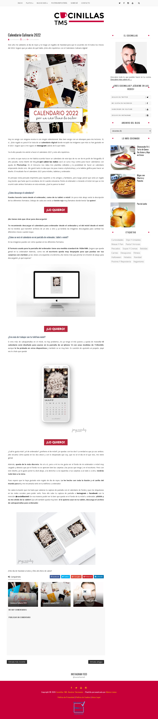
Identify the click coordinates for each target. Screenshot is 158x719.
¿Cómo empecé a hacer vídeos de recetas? (86, 601)
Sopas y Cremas (130, 248)
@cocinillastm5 (22, 496)
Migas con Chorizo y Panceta (141, 178)
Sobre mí (74, 3)
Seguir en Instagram (121, 115)
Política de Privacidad (66, 697)
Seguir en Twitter (120, 97)
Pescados (115, 248)
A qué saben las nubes (47, 162)
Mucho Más (42, 3)
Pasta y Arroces (133, 244)
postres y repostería (121, 261)
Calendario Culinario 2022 (51, 603)
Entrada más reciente (16, 662)
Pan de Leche (142, 203)
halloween (116, 257)
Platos (29, 3)
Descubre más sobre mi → (121, 79)
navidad (137, 257)
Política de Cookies (83, 697)
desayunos (126, 253)
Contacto (85, 3)
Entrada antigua (96, 662)
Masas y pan (117, 244)
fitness (137, 253)
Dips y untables (133, 240)
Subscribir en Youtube (122, 109)
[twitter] (76, 687)
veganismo (138, 261)
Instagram (42, 145)
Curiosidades (34, 39)
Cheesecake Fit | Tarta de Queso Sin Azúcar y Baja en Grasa (143, 150)
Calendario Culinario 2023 (18, 603)
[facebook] (71, 687)
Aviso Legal (96, 697)
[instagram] (86, 687)
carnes (114, 253)
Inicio (20, 3)
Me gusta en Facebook (122, 103)
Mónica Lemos (111, 692)
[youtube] (81, 687)
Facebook (93, 493)
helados (127, 257)
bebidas (144, 248)
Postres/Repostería (59, 3)
